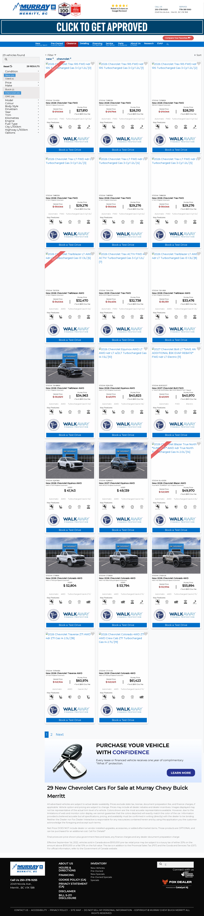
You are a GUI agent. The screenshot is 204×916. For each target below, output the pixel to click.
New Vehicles (98, 868)
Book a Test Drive (70, 149)
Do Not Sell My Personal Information (108, 910)
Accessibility (39, 910)
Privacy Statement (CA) (73, 885)
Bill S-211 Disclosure (67, 896)
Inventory (99, 863)
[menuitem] (22, 75)
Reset (6, 66)
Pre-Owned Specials (101, 877)
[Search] (5, 59)
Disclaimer (67, 891)
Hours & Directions (67, 869)
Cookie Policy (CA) (72, 879)
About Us (66, 863)
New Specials (97, 874)
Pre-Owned (97, 871)
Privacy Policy (59, 910)
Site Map (76, 910)
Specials (95, 880)
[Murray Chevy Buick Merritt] (34, 9)
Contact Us (21, 910)
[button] (41, 44)
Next (60, 734)
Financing (66, 875)
